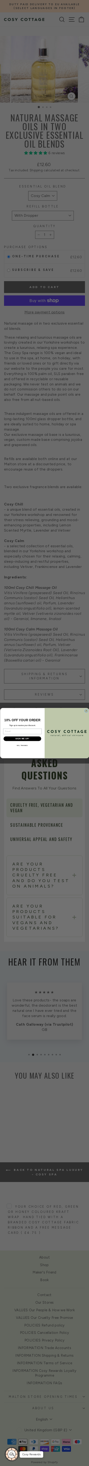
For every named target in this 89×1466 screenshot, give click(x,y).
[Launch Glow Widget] (12, 1454)
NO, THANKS (22, 745)
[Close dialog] (86, 710)
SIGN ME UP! (22, 739)
